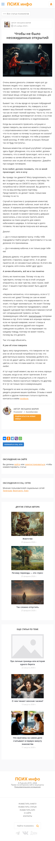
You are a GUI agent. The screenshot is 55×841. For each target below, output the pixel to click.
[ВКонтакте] (4, 438)
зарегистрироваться (35, 464)
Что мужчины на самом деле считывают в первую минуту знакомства (27, 740)
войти (17, 464)
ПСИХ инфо (19, 4)
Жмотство (28, 538)
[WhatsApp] (20, 438)
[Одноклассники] (8, 438)
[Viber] (16, 438)
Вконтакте (18, 490)
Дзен (26, 490)
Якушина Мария (24, 23)
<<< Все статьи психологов (16, 13)
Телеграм (7, 490)
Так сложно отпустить (27, 607)
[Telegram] (12, 438)
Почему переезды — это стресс (27, 573)
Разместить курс (27, 810)
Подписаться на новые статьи (25, 417)
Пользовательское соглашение (27, 787)
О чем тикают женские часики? (27, 701)
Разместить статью (27, 807)
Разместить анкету (27, 804)
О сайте (27, 813)
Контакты (27, 816)
